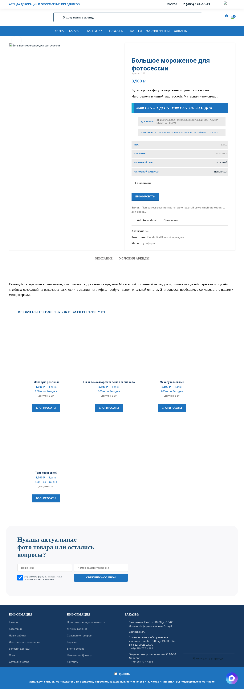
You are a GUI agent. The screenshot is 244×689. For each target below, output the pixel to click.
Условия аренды (134, 258)
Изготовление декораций (24, 642)
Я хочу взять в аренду (58, 17)
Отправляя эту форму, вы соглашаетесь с (43, 578)
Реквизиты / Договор (79, 655)
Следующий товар (226, 51)
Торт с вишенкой (46, 472)
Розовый (222, 162)
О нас (12, 655)
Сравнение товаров (79, 635)
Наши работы (17, 635)
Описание (104, 258)
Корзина (72, 642)
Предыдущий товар (219, 51)
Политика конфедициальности (86, 622)
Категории (15, 628)
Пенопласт (220, 172)
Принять (124, 674)
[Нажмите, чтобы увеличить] (16, 41)
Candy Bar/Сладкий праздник (165, 237)
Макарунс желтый (172, 382)
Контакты (72, 661)
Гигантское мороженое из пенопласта (109, 382)
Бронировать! (145, 196)
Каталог (14, 622)
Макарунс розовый (46, 382)
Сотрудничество (19, 661)
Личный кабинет (77, 628)
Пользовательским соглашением (39, 579)
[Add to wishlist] (72, 327)
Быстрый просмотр (72, 344)
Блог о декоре (75, 648)
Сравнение (171, 220)
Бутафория (148, 243)
